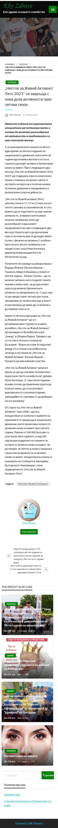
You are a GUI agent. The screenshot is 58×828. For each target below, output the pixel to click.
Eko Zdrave (15, 115)
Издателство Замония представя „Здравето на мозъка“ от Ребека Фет (27, 665)
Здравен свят (12, 794)
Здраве (10, 655)
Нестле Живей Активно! (33, 483)
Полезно (23, 64)
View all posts (29, 531)
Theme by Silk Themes (29, 823)
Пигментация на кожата (20, 756)
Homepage (10, 64)
